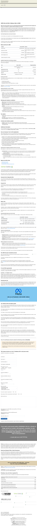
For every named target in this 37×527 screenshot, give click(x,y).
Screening (4, 261)
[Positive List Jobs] (8, 388)
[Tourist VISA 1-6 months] (8, 387)
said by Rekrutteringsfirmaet (11, 228)
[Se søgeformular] (4, 5)
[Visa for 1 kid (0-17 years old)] (8, 389)
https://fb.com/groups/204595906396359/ (18, 463)
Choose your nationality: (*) (4, 372)
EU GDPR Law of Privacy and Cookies (10, 467)
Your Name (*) (3, 356)
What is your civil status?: (4, 382)
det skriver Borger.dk (31, 238)
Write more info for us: (4, 396)
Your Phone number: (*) (4, 361)
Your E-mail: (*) (3, 359)
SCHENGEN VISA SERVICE (13, 431)
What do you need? (3, 386)
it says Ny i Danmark (7, 86)
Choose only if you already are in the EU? (6, 379)
